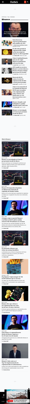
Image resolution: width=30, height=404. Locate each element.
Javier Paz (16, 65)
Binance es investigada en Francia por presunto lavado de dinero (20, 111)
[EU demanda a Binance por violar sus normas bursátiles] (15, 238)
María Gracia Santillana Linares (20, 45)
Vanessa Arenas (6, 369)
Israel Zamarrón (6, 312)
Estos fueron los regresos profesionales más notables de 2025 (19, 41)
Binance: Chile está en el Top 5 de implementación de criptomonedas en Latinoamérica (11, 362)
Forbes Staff (16, 55)
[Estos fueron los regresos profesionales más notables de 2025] (7, 43)
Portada (4, 16)
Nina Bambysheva (15, 35)
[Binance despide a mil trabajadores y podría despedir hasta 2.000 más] (7, 104)
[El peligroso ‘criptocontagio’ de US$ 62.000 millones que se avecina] (15, 266)
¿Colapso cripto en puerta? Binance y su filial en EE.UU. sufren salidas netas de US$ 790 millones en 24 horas (13, 219)
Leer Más (10, 400)
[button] (28, 388)
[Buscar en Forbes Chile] (27, 2)
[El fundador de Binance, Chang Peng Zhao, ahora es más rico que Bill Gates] (15, 29)
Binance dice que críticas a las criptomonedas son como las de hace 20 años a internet (10, 305)
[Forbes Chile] (14, 2)
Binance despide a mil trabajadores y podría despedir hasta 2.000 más (20, 103)
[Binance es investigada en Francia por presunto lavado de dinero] (7, 112)
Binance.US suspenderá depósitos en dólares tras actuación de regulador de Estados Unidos (12, 189)
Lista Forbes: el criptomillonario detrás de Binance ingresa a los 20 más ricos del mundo (11, 334)
